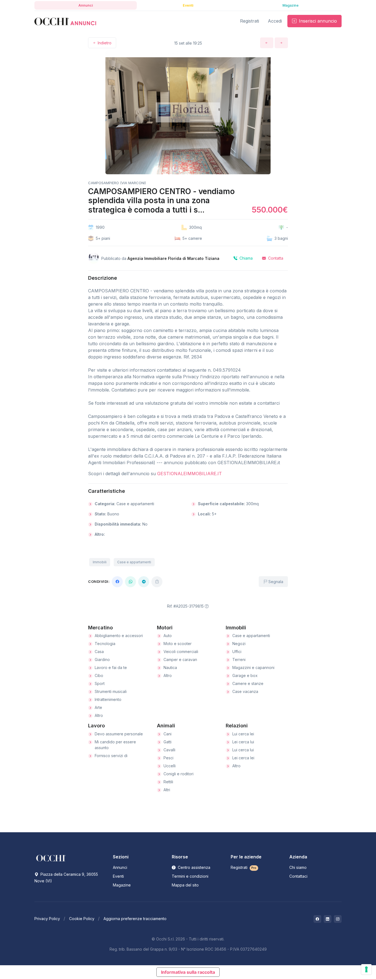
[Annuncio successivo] (281, 42)
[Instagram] (338, 919)
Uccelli (170, 765)
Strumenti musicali (111, 691)
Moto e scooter (178, 643)
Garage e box (245, 675)
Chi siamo (298, 867)
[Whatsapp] (130, 581)
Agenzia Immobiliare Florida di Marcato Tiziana (173, 258)
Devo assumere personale (119, 733)
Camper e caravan (180, 659)
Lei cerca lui (243, 741)
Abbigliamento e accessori (119, 635)
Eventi (118, 876)
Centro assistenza (193, 867)
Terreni (239, 659)
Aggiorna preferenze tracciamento (135, 918)
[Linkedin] (327, 919)
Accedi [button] (275, 21)
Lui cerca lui (243, 749)
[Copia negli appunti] (156, 581)
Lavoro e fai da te (111, 667)
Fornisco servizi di (111, 755)
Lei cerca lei (243, 757)
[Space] (50, 857)
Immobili (100, 562)
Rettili (168, 781)
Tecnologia (105, 643)
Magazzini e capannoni (253, 667)
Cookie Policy (81, 918)
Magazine (122, 885)
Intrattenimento (108, 699)
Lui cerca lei (243, 733)
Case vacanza (245, 691)
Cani (167, 733)
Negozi (239, 643)
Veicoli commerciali (181, 651)
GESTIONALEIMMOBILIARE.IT (189, 473)
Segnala (275, 581)
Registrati (244, 867)
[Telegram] (143, 581)
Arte (98, 707)
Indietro (104, 42)
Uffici (236, 651)
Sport (100, 683)
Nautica (170, 667)
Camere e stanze (247, 683)
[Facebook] (117, 581)
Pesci (168, 757)
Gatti (167, 741)
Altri (167, 789)
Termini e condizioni (190, 876)
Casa (99, 651)
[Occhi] (65, 21)
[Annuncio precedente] (266, 42)
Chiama (245, 258)
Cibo (99, 675)
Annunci (120, 867)
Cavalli (169, 749)
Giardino (102, 659)
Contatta (275, 258)
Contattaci (298, 876)
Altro (99, 715)
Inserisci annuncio (317, 21)
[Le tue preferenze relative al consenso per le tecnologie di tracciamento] (366, 969)
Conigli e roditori (179, 773)
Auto (168, 635)
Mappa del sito (185, 885)
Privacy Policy (47, 918)
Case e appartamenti (134, 562)
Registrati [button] (249, 21)
